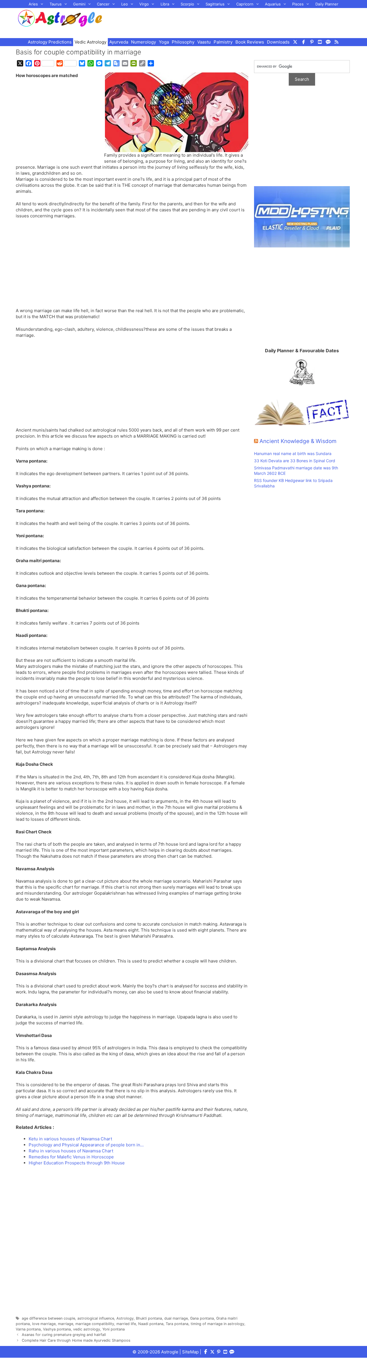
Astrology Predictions (50, 42)
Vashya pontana (57, 1329)
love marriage (44, 1324)
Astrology (125, 1318)
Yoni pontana (113, 1329)
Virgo (144, 4)
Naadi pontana (150, 1324)
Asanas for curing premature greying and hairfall (64, 1335)
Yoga (164, 42)
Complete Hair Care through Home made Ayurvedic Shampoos (76, 1340)
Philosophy (183, 42)
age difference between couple (48, 1318)
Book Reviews (249, 42)
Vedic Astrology (90, 42)
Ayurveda (118, 42)
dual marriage (176, 1318)
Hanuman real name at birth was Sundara (292, 453)
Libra (165, 4)
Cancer (103, 4)
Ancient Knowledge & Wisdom (298, 441)
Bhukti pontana (149, 1318)
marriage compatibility (94, 1324)
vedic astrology (86, 1329)
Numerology (143, 42)
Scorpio (187, 4)
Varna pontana (28, 1329)
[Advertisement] (234, 22)
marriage (65, 1324)
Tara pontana (177, 1324)
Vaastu (204, 42)
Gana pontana (202, 1318)
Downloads (278, 42)
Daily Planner (326, 4)
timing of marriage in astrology (217, 1324)
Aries (33, 4)
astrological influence (95, 1318)
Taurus (56, 4)
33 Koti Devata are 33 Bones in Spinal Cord (294, 460)
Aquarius (273, 4)
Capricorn (244, 4)
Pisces (298, 4)
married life (126, 1324)
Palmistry (223, 42)
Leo (124, 4)
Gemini (79, 4)
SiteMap (190, 1352)
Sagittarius (215, 4)
